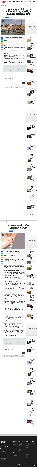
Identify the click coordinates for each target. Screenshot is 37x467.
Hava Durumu (27, 444)
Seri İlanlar (27, 454)
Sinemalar (27, 453)
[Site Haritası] (1, 448)
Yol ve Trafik (28, 445)
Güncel (29, 1)
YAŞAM (6, 221)
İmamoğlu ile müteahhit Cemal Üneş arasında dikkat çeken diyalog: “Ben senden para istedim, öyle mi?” (32, 149)
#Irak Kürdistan (6, 74)
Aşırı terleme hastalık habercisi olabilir (32, 102)
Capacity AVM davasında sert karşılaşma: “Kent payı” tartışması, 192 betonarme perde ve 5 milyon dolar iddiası (32, 207)
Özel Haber (20, 1)
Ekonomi (20, 449)
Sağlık (20, 450)
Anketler (33, 444)
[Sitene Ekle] (2, 448)
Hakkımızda (3, 451)
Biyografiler (34, 445)
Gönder (23, 352)
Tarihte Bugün (27, 451)
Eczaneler (27, 448)
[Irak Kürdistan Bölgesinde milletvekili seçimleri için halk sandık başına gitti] (13, 27)
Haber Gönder (3, 459)
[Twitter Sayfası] (2, 446)
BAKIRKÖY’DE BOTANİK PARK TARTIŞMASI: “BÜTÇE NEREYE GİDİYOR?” (32, 177)
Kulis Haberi (15, 1)
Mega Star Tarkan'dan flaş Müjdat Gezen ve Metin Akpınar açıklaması (32, 136)
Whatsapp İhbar (3, 458)
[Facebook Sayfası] (1, 446)
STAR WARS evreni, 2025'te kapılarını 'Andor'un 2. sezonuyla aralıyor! (32, 161)
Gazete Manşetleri (27, 458)
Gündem (10, 1)
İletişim (15, 455)
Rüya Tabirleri (33, 447)
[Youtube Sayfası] (6, 446)
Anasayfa (2, 5)
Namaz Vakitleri (27, 447)
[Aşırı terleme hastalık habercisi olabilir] (13, 241)
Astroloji (33, 449)
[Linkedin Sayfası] (7, 446)
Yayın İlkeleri (3, 452)
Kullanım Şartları (3, 457)
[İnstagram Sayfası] (4, 446)
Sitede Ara (34, 443)
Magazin (25, 1)
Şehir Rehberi (27, 456)
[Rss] (9, 446)
